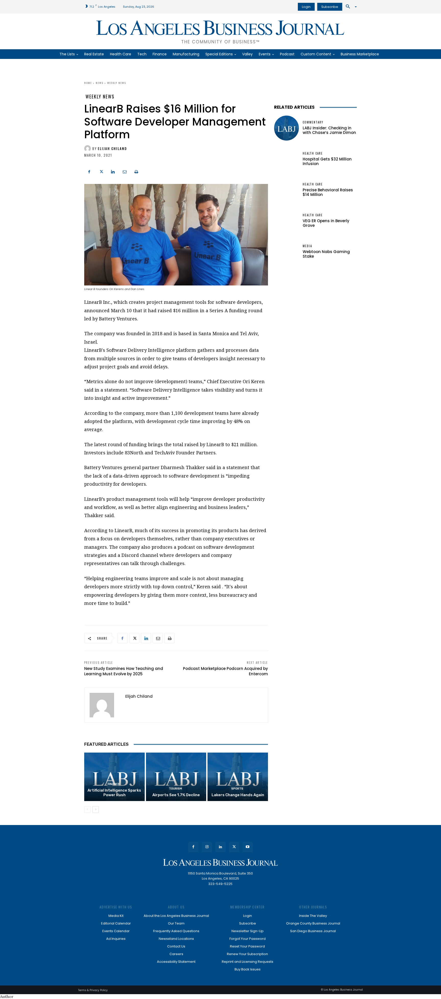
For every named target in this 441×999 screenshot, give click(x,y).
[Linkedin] (113, 171)
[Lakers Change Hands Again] (237, 777)
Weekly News (116, 83)
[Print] (136, 171)
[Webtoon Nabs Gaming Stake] (286, 251)
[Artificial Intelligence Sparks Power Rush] (114, 777)
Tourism (175, 788)
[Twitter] (101, 171)
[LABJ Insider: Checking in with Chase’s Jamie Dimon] (286, 128)
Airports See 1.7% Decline (176, 795)
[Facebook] (89, 171)
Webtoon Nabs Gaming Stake (326, 254)
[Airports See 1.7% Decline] (176, 777)
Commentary (313, 122)
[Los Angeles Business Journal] (220, 862)
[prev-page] (87, 809)
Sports (237, 788)
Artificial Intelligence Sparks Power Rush (114, 792)
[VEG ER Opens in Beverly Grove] (286, 220)
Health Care (313, 153)
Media (307, 246)
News (99, 83)
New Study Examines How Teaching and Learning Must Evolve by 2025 (123, 671)
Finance (114, 784)
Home (88, 83)
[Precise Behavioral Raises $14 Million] (286, 190)
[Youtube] (248, 847)
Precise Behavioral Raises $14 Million (328, 192)
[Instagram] (207, 847)
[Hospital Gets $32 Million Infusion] (286, 159)
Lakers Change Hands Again (238, 795)
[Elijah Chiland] (88, 148)
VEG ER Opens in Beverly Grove (326, 223)
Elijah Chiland (112, 148)
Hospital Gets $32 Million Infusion (327, 161)
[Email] (124, 171)
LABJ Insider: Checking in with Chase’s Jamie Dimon (329, 130)
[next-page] (95, 809)
